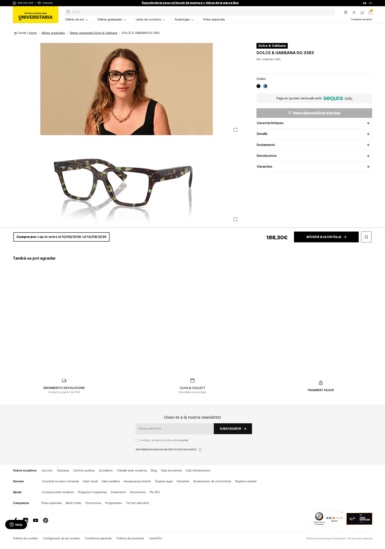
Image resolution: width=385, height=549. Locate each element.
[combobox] (200, 12)
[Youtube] (35, 520)
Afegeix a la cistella (323, 237)
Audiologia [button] (182, 19)
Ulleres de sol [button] (74, 19)
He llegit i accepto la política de (164, 440)
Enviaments (266, 145)
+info (348, 98)
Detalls (262, 134)
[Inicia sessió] (354, 13)
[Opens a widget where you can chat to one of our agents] (16, 525)
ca (365, 3)
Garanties (264, 166)
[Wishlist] (44, 289)
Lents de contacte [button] (148, 19)
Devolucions (267, 155)
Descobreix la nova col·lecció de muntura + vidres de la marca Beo (190, 2)
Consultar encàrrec (361, 19)
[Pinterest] (45, 520)
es (370, 3)
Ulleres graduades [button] (109, 19)
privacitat (182, 440)
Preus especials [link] (214, 19)
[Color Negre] (258, 86)
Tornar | (22, 33)
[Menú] (341, 513)
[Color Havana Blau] (265, 86)
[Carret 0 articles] (370, 12)
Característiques (270, 123)
